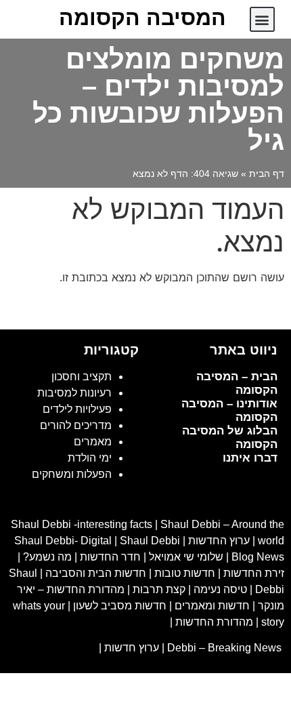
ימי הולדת (90, 458)
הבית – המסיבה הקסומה (236, 383)
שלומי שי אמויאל (186, 557)
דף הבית (266, 174)
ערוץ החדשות (219, 540)
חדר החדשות (110, 557)
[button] (262, 19)
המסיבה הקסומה (142, 17)
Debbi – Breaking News (225, 647)
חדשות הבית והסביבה (95, 573)
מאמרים (93, 441)
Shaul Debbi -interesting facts (81, 524)
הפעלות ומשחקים (72, 474)
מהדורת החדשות (214, 622)
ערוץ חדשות (131, 647)
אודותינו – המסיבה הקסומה (229, 410)
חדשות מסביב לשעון (119, 605)
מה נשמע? (47, 557)
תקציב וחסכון (81, 376)
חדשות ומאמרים (212, 605)
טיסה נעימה (220, 589)
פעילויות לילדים (77, 409)
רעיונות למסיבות (74, 393)
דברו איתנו (250, 457)
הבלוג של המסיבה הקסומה (229, 437)
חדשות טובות (184, 573)
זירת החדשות (253, 573)
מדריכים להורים (76, 425)
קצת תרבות (159, 589)
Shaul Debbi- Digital (63, 540)
